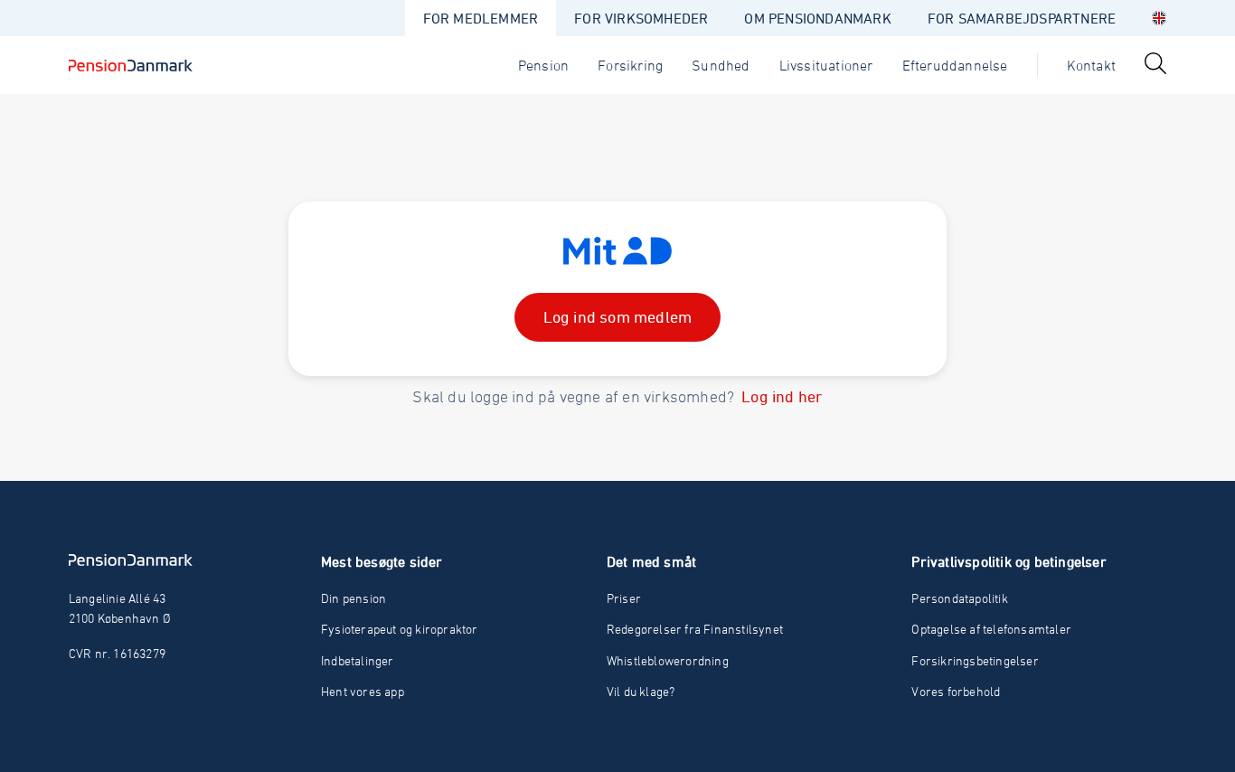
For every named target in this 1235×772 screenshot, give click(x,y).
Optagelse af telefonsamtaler (991, 628)
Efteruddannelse (955, 65)
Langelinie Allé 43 (117, 598)
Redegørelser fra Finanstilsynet (695, 628)
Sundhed (720, 65)
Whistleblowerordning (668, 660)
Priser (624, 598)
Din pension (353, 598)
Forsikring (630, 65)
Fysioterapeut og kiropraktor (399, 628)
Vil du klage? (641, 691)
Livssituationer (826, 65)
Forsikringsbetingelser (974, 660)
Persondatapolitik (959, 598)
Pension (543, 65)
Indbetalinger (357, 660)
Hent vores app (362, 691)
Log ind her (781, 396)
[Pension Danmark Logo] (131, 65)
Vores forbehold (955, 691)
